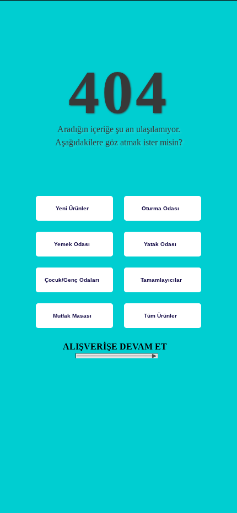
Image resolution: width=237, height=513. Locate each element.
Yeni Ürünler (72, 208)
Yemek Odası (72, 244)
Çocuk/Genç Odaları (72, 280)
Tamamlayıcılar (161, 280)
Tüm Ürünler (160, 316)
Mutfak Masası (72, 316)
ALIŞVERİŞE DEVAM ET (120, 346)
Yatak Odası (160, 244)
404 (118, 92)
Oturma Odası (160, 208)
